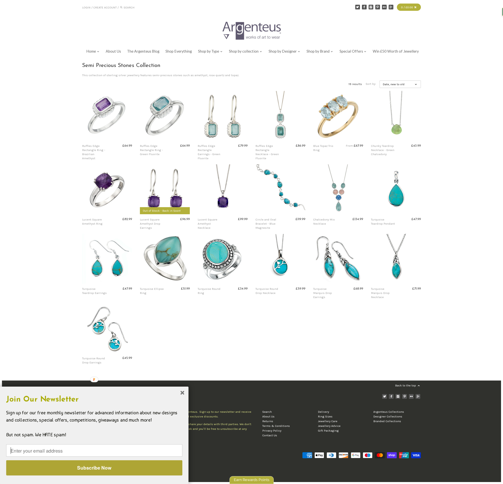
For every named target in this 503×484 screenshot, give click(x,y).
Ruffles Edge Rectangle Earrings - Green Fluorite (209, 152)
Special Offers (352, 51)
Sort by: (371, 84)
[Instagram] (371, 7)
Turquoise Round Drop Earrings (93, 360)
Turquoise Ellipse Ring (152, 291)
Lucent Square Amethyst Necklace (207, 224)
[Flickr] (384, 7)
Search (267, 412)
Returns (267, 421)
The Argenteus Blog (143, 51)
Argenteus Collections (388, 412)
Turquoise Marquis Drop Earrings (322, 293)
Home (91, 51)
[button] (94, 399)
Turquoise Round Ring (209, 291)
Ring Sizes (325, 416)
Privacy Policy (271, 430)
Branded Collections (387, 421)
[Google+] (391, 7)
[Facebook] (364, 7)
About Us (113, 51)
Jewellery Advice (329, 426)
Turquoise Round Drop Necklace (266, 291)
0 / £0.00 (407, 7)
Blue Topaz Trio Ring (323, 148)
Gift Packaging (328, 430)
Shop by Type (209, 51)
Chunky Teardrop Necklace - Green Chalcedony (382, 150)
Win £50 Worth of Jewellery (396, 51)
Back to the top (406, 385)
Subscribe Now (94, 467)
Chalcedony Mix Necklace (324, 221)
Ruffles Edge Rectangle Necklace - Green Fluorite (267, 152)
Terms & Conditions (276, 426)
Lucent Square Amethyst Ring (92, 221)
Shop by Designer (283, 51)
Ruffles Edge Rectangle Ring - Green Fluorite (151, 150)
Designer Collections (387, 416)
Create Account (105, 7)
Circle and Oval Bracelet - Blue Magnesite (265, 224)
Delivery (323, 412)
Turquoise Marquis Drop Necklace (380, 293)
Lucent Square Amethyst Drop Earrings (150, 224)
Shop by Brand (318, 51)
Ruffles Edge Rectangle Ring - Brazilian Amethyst (93, 152)
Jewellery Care (327, 421)
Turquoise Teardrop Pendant (383, 221)
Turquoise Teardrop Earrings (94, 291)
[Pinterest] (377, 7)
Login (86, 7)
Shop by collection (244, 51)
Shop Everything (178, 51)
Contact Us (269, 435)
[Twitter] (357, 7)
